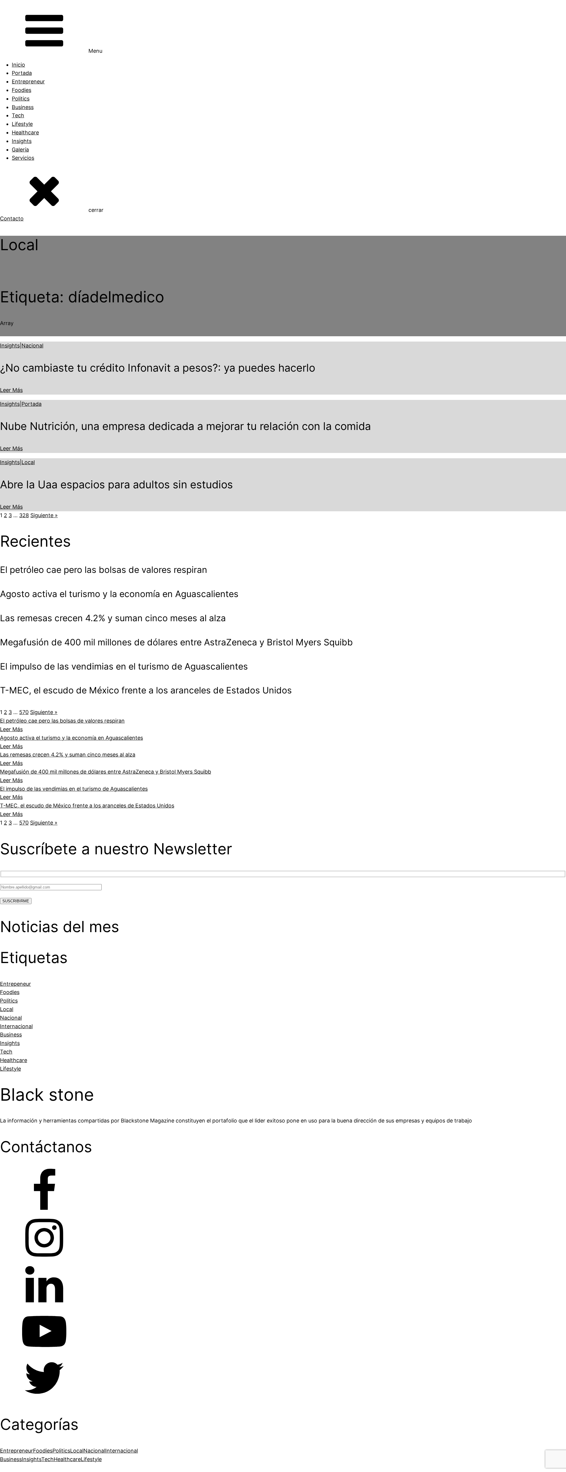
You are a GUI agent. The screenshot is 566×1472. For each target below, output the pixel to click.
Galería (20, 149)
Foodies (21, 90)
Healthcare (25, 132)
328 (24, 515)
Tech (18, 115)
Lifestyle (22, 124)
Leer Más (11, 390)
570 (24, 712)
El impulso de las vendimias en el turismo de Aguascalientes (74, 789)
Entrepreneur (28, 81)
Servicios (23, 158)
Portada (22, 73)
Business (23, 107)
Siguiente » (44, 515)
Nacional (32, 345)
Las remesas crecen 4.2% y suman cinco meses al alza (67, 754)
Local (28, 462)
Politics (20, 98)
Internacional (121, 1451)
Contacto (12, 218)
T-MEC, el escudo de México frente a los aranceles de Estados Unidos (87, 805)
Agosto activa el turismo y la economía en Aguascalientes (71, 738)
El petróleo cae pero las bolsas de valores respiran (62, 721)
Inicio (18, 65)
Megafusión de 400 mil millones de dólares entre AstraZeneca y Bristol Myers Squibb (105, 772)
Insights (22, 141)
